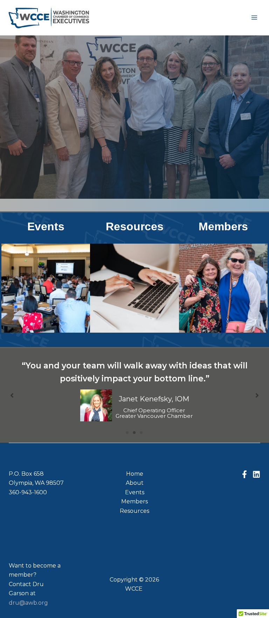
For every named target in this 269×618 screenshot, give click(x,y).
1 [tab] (127, 432)
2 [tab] (134, 432)
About (135, 483)
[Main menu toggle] (254, 17)
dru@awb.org (28, 602)
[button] (12, 395)
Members (223, 226)
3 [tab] (141, 432)
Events (45, 226)
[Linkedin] (256, 474)
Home (134, 473)
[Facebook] (244, 474)
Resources (135, 226)
